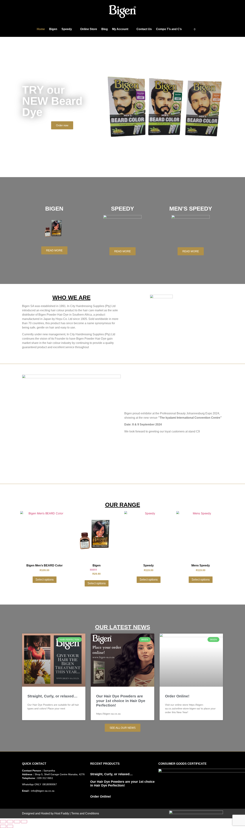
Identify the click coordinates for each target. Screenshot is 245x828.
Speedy (67, 29)
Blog (104, 29)
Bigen (53, 29)
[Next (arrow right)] (10, 826)
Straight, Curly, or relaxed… (52, 696)
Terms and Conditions (85, 813)
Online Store (88, 29)
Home (41, 29)
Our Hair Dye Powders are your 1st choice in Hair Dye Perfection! (120, 700)
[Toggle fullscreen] (10, 821)
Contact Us (144, 29)
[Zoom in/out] (3, 821)
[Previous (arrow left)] (3, 826)
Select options (45, 579)
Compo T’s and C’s (169, 29)
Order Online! (177, 696)
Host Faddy (61, 813)
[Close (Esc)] (24, 821)
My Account (120, 29)
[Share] (17, 821)
